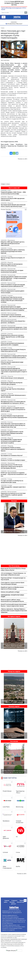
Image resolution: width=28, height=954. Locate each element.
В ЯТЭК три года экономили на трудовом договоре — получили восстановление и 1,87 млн (14, 474)
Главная (6, 900)
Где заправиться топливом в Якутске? (12, 455)
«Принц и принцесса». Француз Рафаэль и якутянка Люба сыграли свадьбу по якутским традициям (14, 610)
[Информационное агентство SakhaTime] (16, 17)
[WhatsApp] (14, 153)
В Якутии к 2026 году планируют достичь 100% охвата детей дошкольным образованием (12, 243)
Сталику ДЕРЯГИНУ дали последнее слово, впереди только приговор (14, 3)
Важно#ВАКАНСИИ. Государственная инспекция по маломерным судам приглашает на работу (11, 441)
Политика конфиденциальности (9, 915)
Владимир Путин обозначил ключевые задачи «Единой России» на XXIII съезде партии (12, 336)
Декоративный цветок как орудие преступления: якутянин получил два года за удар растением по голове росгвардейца (14, 308)
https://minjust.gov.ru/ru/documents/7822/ (13, 944)
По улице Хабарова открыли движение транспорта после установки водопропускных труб (14, 417)
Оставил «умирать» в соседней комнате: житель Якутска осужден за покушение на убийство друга (13, 409)
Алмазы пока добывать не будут (10, 592)
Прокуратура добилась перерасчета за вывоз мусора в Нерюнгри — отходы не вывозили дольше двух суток (14, 278)
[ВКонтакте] (11, 153)
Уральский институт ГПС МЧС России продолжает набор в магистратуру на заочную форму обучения (11, 466)
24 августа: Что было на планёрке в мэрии (13, 460)
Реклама (12, 902)
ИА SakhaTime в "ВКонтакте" (14, 23)
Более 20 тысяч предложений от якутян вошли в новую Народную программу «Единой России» (12, 433)
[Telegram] (17, 153)
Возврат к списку (5, 184)
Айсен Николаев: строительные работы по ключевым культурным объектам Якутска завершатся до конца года (13, 425)
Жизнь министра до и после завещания (12, 378)
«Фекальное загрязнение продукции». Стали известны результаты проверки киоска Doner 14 (14, 329)
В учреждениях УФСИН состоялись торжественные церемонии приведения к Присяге (13, 449)
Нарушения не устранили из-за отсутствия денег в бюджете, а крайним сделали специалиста (13, 495)
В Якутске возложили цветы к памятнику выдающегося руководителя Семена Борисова (13, 251)
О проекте (14, 900)
